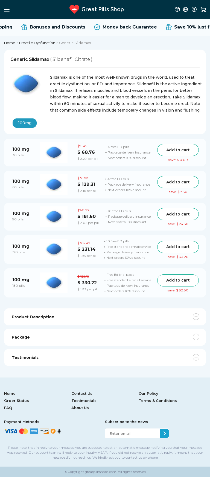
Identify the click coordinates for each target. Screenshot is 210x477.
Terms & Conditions (158, 400)
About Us (80, 407)
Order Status (16, 400)
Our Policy (148, 393)
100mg (24, 122)
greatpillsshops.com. (100, 472)
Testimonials (84, 400)
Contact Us (81, 393)
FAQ (8, 407)
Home (10, 43)
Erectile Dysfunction (37, 43)
